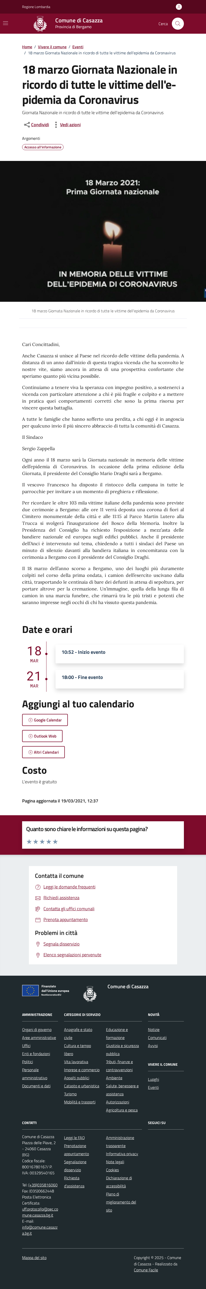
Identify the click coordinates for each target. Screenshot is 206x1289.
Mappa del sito (34, 1258)
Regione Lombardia (36, 6)
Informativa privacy (122, 1154)
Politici (27, 1062)
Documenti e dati (36, 1086)
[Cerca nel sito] (178, 24)
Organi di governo (37, 1029)
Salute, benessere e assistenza (122, 1090)
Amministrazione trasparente (120, 1142)
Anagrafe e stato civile (78, 1033)
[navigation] (6, 23)
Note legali (115, 1162)
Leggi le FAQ (74, 1138)
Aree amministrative (39, 1038)
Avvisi (153, 1046)
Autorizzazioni (117, 1102)
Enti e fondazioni (36, 1054)
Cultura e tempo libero (77, 1050)
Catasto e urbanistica (81, 1086)
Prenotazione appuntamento (76, 1150)
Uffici (26, 1046)
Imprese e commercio (81, 1070)
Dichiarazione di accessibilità (119, 1182)
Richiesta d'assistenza (74, 1182)
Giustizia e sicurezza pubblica (122, 1050)
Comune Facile (146, 1270)
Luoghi (153, 1079)
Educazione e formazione (117, 1033)
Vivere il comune (52, 47)
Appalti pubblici (76, 1078)
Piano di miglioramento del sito (121, 1202)
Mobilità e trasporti (79, 1102)
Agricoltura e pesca (122, 1110)
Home (27, 47)
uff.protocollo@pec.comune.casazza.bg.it (40, 1212)
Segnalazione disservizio (75, 1166)
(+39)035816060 (43, 1185)
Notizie (154, 1029)
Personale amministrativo (34, 1074)
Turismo (70, 1094)
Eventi (77, 47)
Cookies (112, 1170)
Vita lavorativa (76, 1062)
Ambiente (114, 1078)
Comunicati (157, 1038)
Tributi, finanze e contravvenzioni (119, 1066)
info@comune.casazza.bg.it (40, 1230)
